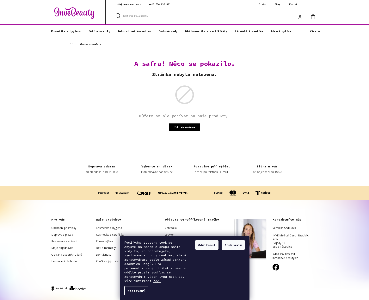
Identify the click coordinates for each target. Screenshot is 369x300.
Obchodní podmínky (63, 228)
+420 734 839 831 (159, 4)
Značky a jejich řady (108, 261)
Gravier (169, 234)
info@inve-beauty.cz (128, 4)
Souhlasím (233, 245)
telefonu (213, 172)
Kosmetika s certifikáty (110, 234)
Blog (277, 4)
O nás (262, 4)
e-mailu (224, 172)
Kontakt (294, 4)
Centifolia (171, 228)
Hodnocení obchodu (64, 261)
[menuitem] (65, 31)
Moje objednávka (62, 248)
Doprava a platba (62, 234)
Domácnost (103, 254)
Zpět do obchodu (184, 127)
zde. (157, 281)
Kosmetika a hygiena (109, 228)
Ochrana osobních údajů (66, 254)
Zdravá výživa (104, 241)
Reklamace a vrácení (64, 241)
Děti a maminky (106, 248)
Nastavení (136, 291)
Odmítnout (207, 245)
